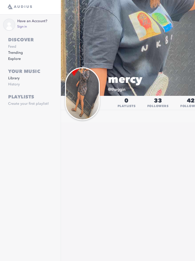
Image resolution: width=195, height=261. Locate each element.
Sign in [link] (22, 26)
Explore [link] (14, 59)
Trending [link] (15, 53)
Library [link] (14, 78)
